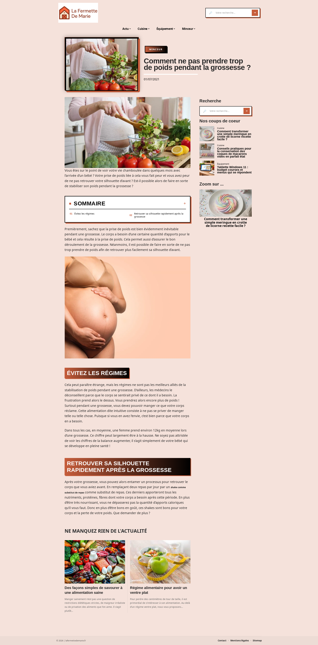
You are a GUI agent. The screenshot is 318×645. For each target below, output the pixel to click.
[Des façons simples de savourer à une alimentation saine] (95, 562)
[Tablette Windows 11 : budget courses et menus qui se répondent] (206, 168)
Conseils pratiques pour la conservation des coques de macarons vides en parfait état (234, 152)
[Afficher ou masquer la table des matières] (145, 203)
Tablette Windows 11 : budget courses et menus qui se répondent (234, 169)
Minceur (155, 49)
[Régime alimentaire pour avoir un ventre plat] (160, 562)
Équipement (223, 164)
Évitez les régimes (84, 213)
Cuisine (70, 580)
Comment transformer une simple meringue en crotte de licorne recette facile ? (234, 135)
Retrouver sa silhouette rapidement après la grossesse (158, 215)
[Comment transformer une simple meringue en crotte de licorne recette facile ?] (206, 133)
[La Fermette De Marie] (78, 13)
